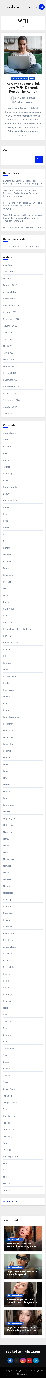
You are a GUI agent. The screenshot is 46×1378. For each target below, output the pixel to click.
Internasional (9, 690)
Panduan (7, 927)
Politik (6, 981)
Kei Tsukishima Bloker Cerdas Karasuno (22, 227)
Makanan (7, 832)
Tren (5, 1143)
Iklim (5, 656)
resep (6, 1008)
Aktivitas (7, 446)
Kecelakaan (8, 737)
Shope (6, 1062)
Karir (5, 703)
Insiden (6, 683)
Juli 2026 (8, 265)
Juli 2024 (8, 414)
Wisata (6, 1184)
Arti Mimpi (8, 473)
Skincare (7, 1069)
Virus (5, 1170)
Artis (5, 480)
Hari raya (7, 622)
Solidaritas (8, 1075)
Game (6, 602)
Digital (6, 541)
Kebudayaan (9, 730)
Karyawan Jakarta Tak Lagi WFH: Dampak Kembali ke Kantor (23, 87)
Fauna (6, 568)
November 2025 (11, 305)
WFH (32, 78)
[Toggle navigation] (3, 6)
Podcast (7, 974)
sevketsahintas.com (22, 7)
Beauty (6, 494)
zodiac (6, 1190)
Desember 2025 (11, 299)
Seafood (7, 1021)
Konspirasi (8, 764)
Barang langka (10, 487)
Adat (5, 440)
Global (6, 615)
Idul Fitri (7, 649)
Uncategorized (20, 78)
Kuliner (6, 791)
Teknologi (8, 1096)
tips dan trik (9, 1116)
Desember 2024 (11, 380)
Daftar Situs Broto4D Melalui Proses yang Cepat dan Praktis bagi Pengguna (22, 1247)
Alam (5, 453)
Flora (5, 595)
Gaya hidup (8, 609)
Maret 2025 (8, 359)
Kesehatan (8, 744)
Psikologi (7, 994)
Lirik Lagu (8, 825)
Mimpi (6, 872)
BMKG (6, 521)
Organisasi (8, 913)
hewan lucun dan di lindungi (17, 629)
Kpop (5, 771)
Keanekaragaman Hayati (15, 717)
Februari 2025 (10, 366)
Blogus (37, 1370)
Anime (6, 460)
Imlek (5, 670)
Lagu (5, 798)
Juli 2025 (8, 332)
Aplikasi (7, 467)
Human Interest (11, 642)
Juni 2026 (8, 272)
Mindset (7, 879)
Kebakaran (8, 724)
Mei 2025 (7, 346)
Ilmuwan (7, 663)
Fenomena (8, 575)
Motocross (8, 893)
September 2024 (11, 400)
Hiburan (7, 636)
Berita (6, 507)
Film (5, 588)
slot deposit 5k (10, 1201)
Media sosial (9, 859)
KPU (5, 778)
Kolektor (7, 751)
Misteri (6, 886)
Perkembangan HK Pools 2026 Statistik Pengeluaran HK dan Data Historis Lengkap (22, 206)
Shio (5, 1055)
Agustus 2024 (10, 407)
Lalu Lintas (8, 805)
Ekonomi (7, 555)
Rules (6, 1014)
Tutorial (7, 1150)
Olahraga (7, 899)
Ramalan (7, 1001)
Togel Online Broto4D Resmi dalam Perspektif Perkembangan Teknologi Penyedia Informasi (21, 193)
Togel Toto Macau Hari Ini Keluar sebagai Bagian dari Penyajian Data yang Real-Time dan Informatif (22, 218)
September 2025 (11, 319)
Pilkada (6, 960)
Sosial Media (9, 1089)
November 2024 (11, 386)
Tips (5, 1109)
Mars (5, 852)
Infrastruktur (9, 676)
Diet (5, 534)
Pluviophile (8, 967)
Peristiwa (7, 954)
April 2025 (8, 353)
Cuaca (6, 527)
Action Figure (10, 433)
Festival (7, 582)
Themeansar (23, 1374)
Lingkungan (9, 818)
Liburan (7, 812)
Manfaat (7, 845)
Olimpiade (8, 906)
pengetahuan (9, 947)
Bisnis (6, 514)
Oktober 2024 (10, 393)
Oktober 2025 (9, 312)
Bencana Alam (10, 500)
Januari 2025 (9, 373)
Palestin (7, 920)
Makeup (7, 839)
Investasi (7, 697)
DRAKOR (7, 548)
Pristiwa (7, 987)
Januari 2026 (9, 292)
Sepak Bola (8, 1048)
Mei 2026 (7, 278)
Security (7, 1028)
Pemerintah (9, 933)
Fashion (7, 561)
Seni (5, 1041)
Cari (6, 150)
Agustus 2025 (10, 326)
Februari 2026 (10, 285)
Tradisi (6, 1123)
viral (5, 1163)
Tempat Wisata (10, 1102)
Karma (6, 710)
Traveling (7, 1136)
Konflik (6, 757)
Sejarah (7, 1035)
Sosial (6, 1082)
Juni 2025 (8, 339)
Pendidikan (8, 940)
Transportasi (9, 1129)
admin (18, 98)
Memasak (7, 866)
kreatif (6, 784)
